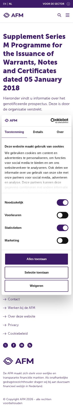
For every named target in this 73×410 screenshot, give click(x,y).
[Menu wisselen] (67, 15)
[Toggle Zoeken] (59, 15)
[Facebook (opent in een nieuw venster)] (13, 345)
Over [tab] (60, 132)
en (4, 3)
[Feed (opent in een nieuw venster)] (29, 345)
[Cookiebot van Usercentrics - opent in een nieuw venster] (51, 120)
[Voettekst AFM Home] (36, 361)
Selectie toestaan (37, 272)
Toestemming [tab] (14, 132)
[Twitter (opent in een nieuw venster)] (5, 345)
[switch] (62, 215)
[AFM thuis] (13, 15)
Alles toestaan (37, 259)
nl (10, 3)
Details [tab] (38, 132)
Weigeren (36, 285)
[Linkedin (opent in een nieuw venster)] (21, 345)
